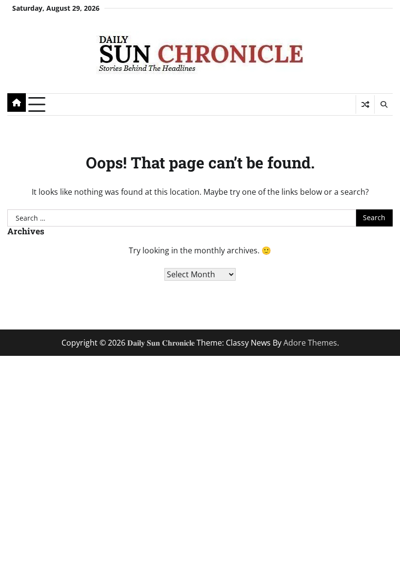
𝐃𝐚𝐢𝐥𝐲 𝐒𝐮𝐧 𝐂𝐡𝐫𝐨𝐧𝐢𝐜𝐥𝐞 (161, 342)
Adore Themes (310, 342)
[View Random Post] (365, 104)
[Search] (383, 104)
